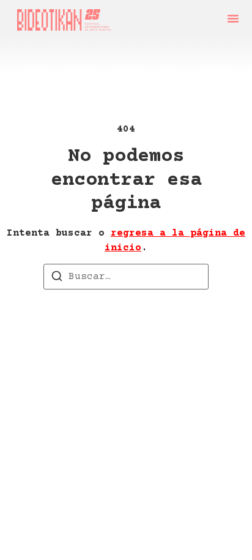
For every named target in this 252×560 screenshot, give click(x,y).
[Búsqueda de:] (126, 276)
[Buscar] (57, 278)
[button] (233, 18)
